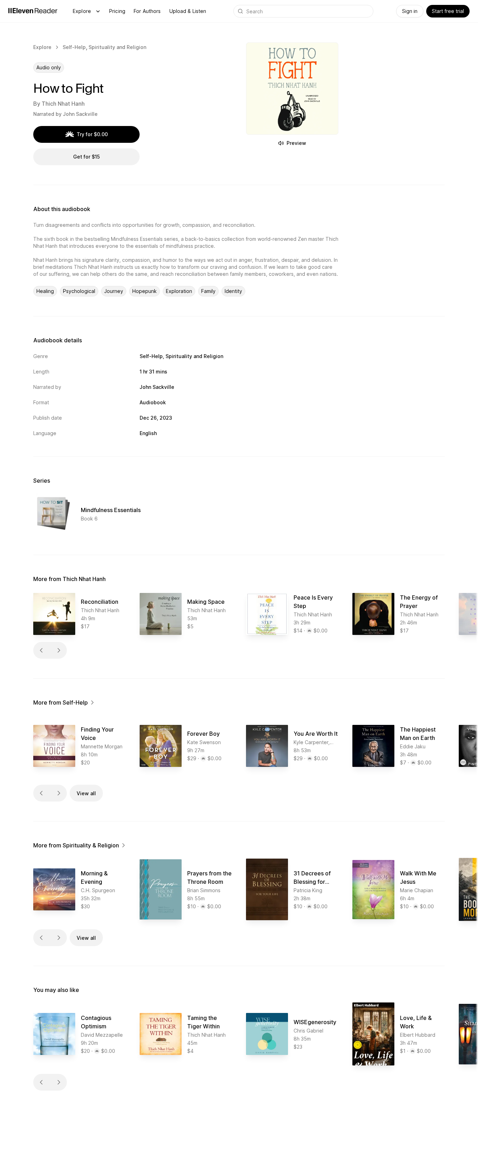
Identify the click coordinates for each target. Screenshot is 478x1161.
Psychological (79, 291)
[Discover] (98, 11)
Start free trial (448, 11)
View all (86, 793)
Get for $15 (86, 157)
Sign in (409, 11)
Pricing (117, 11)
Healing (45, 291)
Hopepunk (144, 291)
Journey (113, 291)
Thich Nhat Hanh (63, 103)
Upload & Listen (187, 11)
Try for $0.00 (92, 134)
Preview (296, 143)
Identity (233, 291)
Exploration (179, 291)
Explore (82, 11)
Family (208, 291)
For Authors (147, 11)
